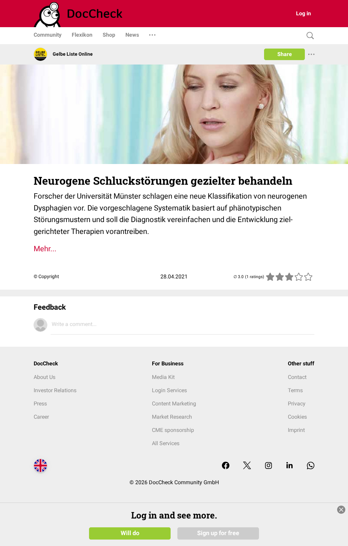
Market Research (172, 417)
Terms (295, 390)
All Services (165, 443)
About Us (44, 377)
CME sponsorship (173, 430)
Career (41, 417)
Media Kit (163, 377)
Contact (297, 377)
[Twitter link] (247, 466)
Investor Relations (55, 390)
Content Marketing (174, 403)
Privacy (297, 403)
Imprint (296, 430)
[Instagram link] (268, 466)
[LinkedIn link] (289, 466)
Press (40, 403)
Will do (130, 533)
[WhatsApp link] (310, 466)
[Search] (308, 35)
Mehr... (45, 248)
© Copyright (46, 276)
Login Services (169, 390)
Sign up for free (218, 533)
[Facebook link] (225, 466)
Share (284, 54)
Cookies (297, 417)
